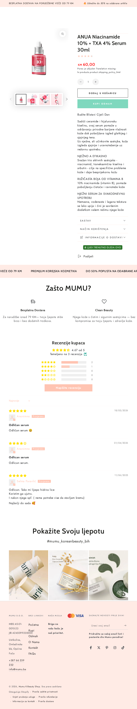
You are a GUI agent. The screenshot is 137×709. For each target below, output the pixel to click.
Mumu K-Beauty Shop (29, 686)
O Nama (34, 642)
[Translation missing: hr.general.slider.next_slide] (67, 99)
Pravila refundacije (48, 696)
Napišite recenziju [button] (68, 388)
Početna (34, 625)
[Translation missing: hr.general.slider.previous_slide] (11, 99)
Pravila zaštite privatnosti (45, 691)
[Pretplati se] (126, 625)
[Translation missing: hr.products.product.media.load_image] (21, 99)
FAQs (32, 654)
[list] (68, 313)
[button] (48, 362)
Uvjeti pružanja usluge (24, 696)
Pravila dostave (46, 701)
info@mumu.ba (17, 669)
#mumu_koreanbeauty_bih (68, 541)
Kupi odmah (102, 103)
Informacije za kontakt (24, 701)
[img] (18, 411)
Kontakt (33, 648)
